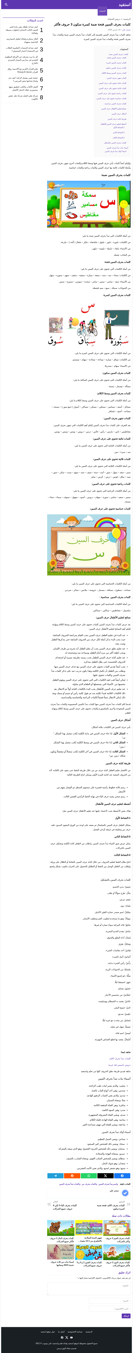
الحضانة (102, 11)
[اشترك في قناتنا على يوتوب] (71, 1337)
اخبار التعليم (75, 11)
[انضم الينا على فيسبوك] (62, 1337)
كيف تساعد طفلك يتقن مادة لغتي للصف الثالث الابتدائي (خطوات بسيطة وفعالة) (22, 30)
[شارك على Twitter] (105, 1175)
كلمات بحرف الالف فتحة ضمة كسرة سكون (111, 1205)
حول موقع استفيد (48, 1332)
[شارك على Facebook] (122, 1175)
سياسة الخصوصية (75, 1332)
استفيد (125, 4)
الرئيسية (89, 1332)
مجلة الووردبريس (64, 1348)
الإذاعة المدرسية (57, 11)
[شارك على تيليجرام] (55, 1175)
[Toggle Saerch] (6, 4)
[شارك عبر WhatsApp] (88, 1175)
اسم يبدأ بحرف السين (107, 1184)
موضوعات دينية (25, 11)
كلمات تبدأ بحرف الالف (120, 1058)
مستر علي (126, 30)
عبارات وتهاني (9, 11)
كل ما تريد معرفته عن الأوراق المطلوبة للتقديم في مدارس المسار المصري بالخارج (21, 60)
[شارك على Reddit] (72, 1175)
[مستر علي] (125, 1193)
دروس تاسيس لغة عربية (119, 1065)
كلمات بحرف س (89, 1184)
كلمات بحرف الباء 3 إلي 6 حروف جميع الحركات (65, 1205)
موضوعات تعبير (40, 11)
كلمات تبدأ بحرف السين (69, 1184)
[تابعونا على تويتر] (66, 1337)
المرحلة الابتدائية (89, 11)
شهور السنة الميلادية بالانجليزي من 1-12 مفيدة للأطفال (91, 1241)
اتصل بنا (61, 1332)
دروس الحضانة (114, 19)
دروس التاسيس (118, 11)
